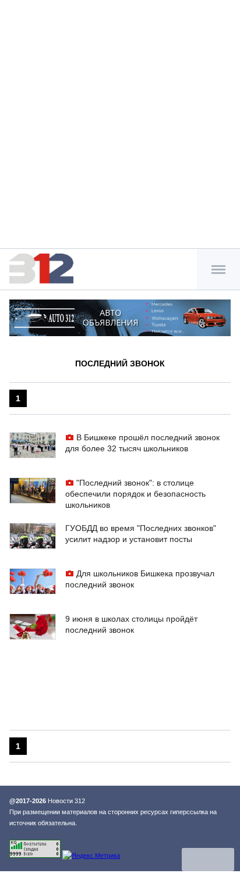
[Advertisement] (120, 125)
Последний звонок (120, 363)
